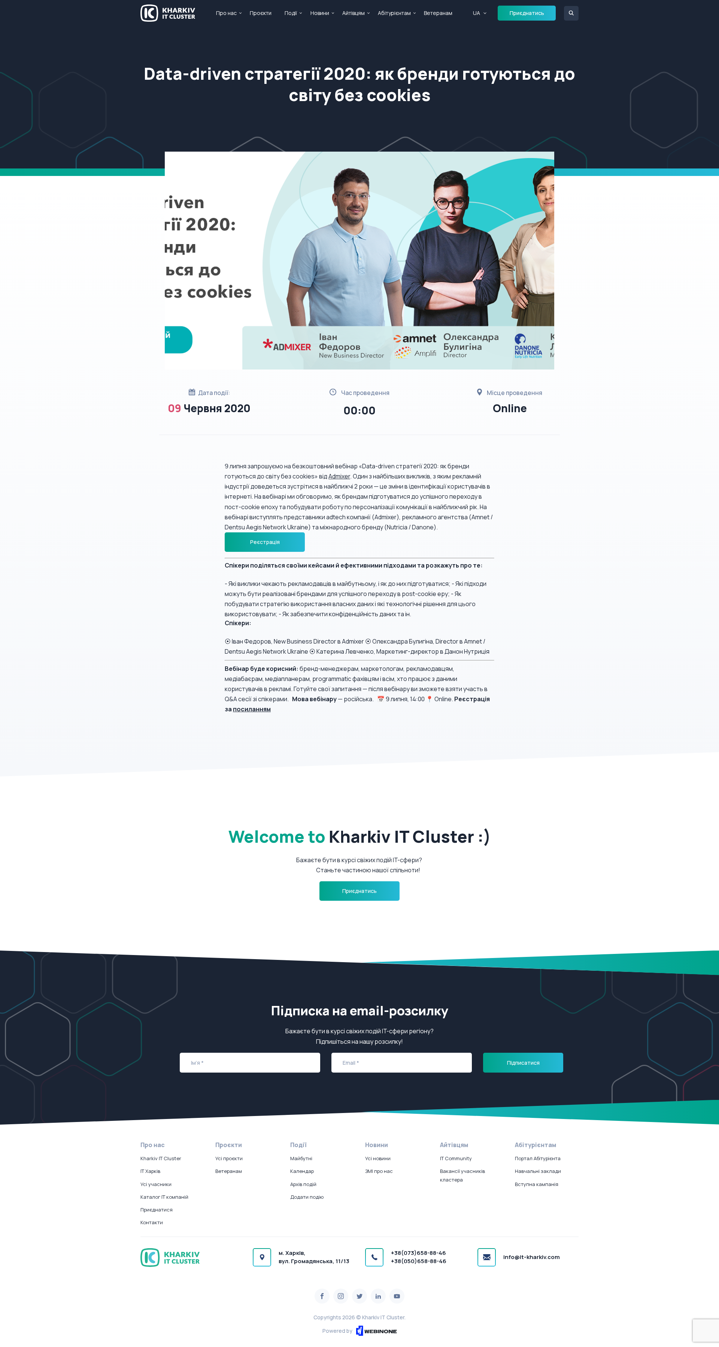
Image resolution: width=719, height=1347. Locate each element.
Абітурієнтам (394, 12)
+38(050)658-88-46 (418, 1261)
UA (476, 12)
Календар (302, 1171)
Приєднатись (527, 12)
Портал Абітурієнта (538, 1158)
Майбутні (301, 1158)
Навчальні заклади (538, 1171)
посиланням (252, 709)
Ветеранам (438, 12)
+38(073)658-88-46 (418, 1253)
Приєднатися (156, 1209)
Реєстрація (265, 541)
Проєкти (260, 12)
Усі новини (378, 1158)
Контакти (151, 1222)
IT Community (456, 1158)
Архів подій (303, 1184)
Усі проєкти (229, 1158)
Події (291, 12)
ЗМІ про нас (379, 1171)
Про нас (226, 12)
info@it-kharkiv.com (531, 1257)
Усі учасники (156, 1184)
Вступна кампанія (536, 1184)
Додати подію (307, 1197)
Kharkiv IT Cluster (160, 1158)
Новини (319, 12)
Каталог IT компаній (164, 1197)
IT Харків (150, 1171)
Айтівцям (353, 12)
